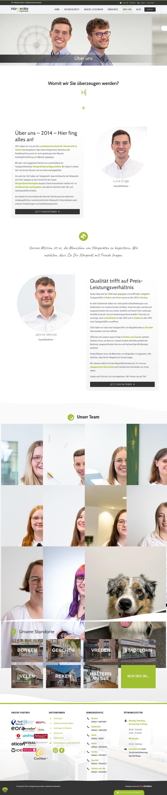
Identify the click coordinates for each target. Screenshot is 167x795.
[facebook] (61, 750)
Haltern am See (130, 337)
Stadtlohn (96, 726)
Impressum (58, 733)
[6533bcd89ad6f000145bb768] (19, 8)
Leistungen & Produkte (62, 728)
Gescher (95, 760)
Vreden (94, 751)
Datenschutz (59, 738)
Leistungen (58, 718)
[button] (5, 790)
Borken (94, 718)
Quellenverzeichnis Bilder (63, 723)
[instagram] (55, 750)
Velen (93, 735)
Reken (94, 743)
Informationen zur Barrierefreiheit (67, 743)
